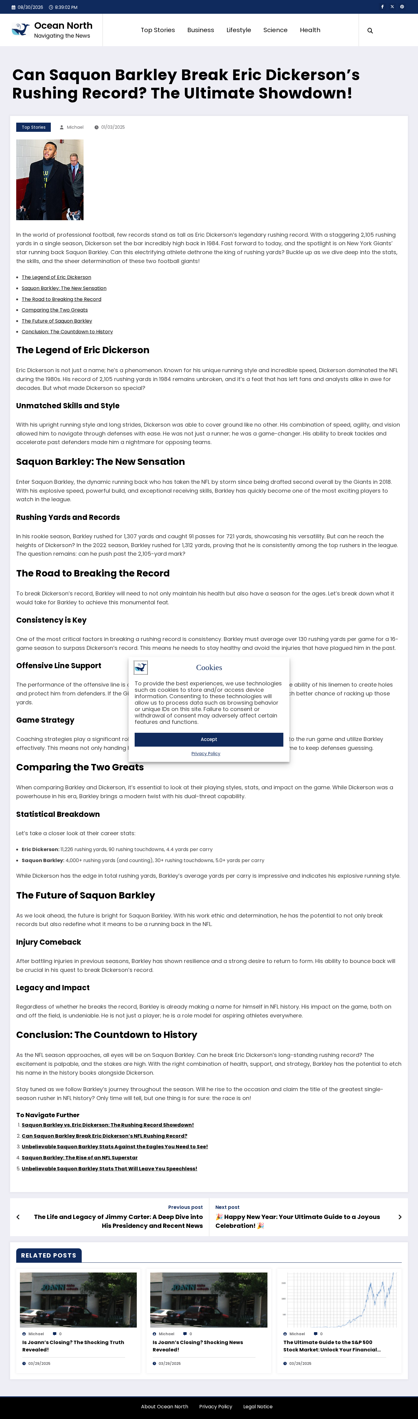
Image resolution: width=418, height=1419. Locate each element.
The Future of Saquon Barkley (57, 320)
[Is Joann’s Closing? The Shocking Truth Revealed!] (78, 1299)
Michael (75, 127)
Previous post (185, 1207)
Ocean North (63, 25)
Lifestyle (238, 30)
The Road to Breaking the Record (61, 299)
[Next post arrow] (400, 1217)
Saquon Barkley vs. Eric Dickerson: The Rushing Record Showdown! (108, 1124)
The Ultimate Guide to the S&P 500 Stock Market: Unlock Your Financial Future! (330, 1346)
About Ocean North (164, 1406)
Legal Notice (258, 1406)
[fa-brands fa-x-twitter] (392, 6)
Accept (209, 739)
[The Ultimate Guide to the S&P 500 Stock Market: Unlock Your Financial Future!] (339, 1299)
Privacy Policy (206, 753)
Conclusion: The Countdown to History (67, 331)
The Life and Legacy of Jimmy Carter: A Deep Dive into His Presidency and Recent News (118, 1221)
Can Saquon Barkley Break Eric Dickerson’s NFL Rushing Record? (104, 1135)
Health (310, 30)
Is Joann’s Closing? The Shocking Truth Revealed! (73, 1346)
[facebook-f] (382, 6)
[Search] (370, 30)
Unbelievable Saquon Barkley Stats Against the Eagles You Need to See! (115, 1146)
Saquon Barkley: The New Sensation (64, 288)
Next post (227, 1207)
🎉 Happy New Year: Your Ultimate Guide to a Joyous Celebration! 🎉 (297, 1221)
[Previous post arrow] (18, 1217)
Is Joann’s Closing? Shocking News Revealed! (198, 1346)
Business (200, 30)
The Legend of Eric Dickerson (56, 277)
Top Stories (158, 30)
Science (275, 30)
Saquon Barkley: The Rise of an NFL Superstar (80, 1157)
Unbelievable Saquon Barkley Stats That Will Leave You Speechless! (109, 1168)
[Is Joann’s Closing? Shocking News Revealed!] (208, 1299)
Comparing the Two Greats (55, 309)
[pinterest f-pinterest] (402, 6)
